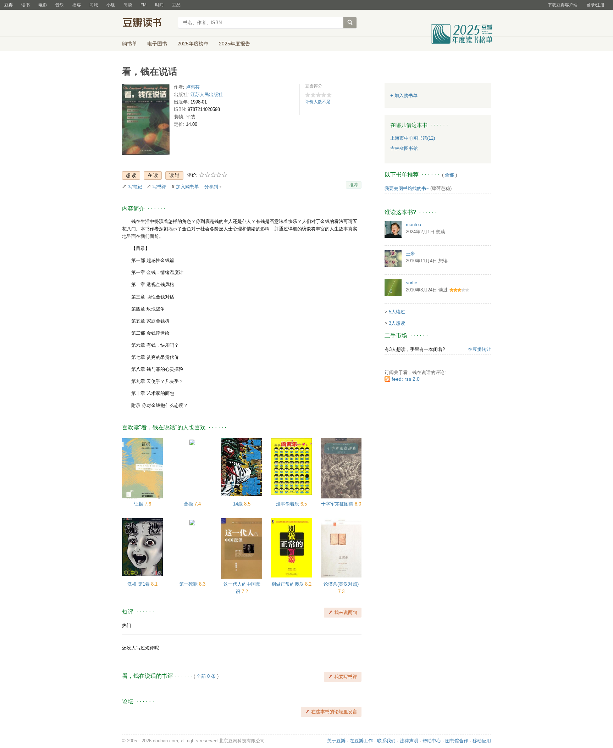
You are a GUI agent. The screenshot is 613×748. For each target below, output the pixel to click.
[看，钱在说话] (146, 121)
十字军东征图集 (338, 504)
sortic (411, 282)
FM (143, 4)
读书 (25, 4)
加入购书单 (187, 186)
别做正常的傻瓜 (288, 584)
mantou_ (415, 224)
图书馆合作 (456, 740)
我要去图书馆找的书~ (407, 188)
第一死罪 (189, 584)
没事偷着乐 (288, 504)
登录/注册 (595, 4)
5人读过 (397, 311)
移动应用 (482, 740)
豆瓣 (8, 4)
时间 (159, 4)
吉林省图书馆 (404, 148)
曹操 (189, 504)
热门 (126, 625)
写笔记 (135, 186)
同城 (93, 4)
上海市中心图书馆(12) (412, 138)
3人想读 (397, 323)
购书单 (129, 43)
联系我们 (386, 740)
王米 (410, 253)
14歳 (238, 504)
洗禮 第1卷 (139, 584)
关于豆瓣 (336, 740)
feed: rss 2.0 (406, 379)
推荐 (353, 185)
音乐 (59, 4)
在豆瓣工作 (361, 740)
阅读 (127, 4)
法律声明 (409, 740)
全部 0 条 (206, 676)
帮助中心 (432, 740)
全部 (449, 175)
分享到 (211, 186)
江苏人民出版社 (206, 94)
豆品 (176, 4)
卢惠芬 (193, 87)
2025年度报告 (234, 43)
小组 (110, 4)
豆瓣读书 (147, 23)
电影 (42, 4)
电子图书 (157, 43)
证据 (139, 504)
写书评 (159, 186)
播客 (76, 4)
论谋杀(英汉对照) (341, 584)
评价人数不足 (318, 101)
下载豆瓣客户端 (563, 4)
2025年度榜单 (193, 43)
